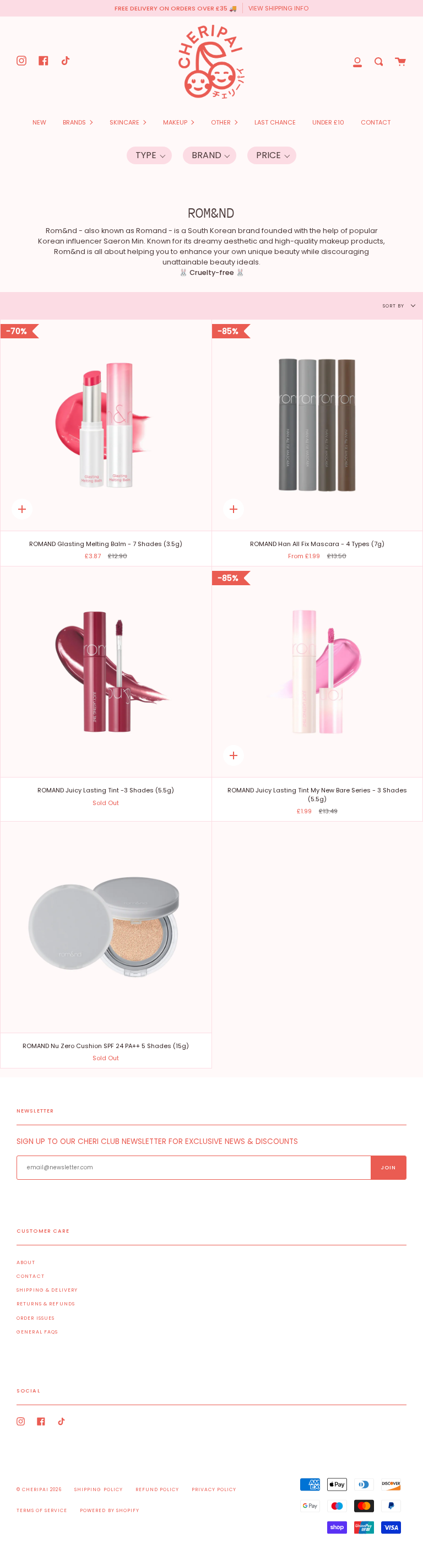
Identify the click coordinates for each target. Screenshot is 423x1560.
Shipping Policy (98, 1489)
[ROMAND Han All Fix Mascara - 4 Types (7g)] (317, 425)
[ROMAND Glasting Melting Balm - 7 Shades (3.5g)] (106, 425)
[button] (149, 155)
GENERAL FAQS (37, 1332)
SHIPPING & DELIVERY (47, 1290)
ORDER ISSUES (36, 1318)
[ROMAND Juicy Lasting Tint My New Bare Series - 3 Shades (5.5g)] (317, 672)
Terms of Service (42, 1510)
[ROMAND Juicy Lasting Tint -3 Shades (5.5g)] (106, 672)
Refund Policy (157, 1489)
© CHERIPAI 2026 (39, 1489)
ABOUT (26, 1262)
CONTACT (31, 1276)
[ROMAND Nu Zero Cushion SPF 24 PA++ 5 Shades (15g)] (106, 927)
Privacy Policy (214, 1489)
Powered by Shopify (109, 1510)
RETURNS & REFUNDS (46, 1303)
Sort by (394, 306)
